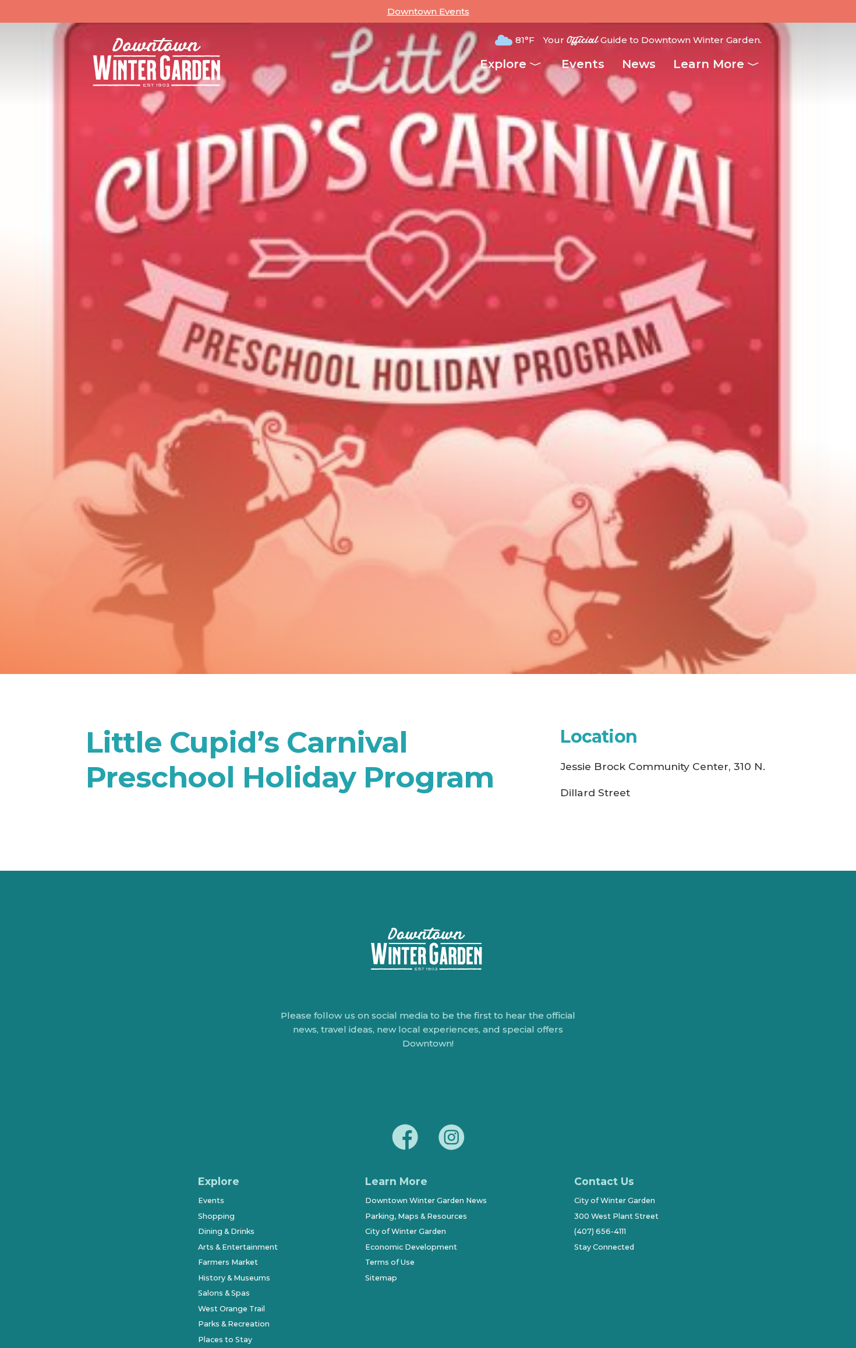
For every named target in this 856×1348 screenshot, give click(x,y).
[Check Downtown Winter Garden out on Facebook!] (404, 1139)
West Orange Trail (231, 1308)
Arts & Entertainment (238, 1247)
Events (582, 64)
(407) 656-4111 (600, 1231)
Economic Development (411, 1247)
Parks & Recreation (234, 1323)
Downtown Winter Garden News (426, 1200)
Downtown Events (428, 11)
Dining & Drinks (226, 1231)
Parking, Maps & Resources (416, 1216)
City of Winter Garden (405, 1231)
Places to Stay (225, 1339)
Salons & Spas (224, 1293)
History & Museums (234, 1277)
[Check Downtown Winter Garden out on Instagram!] (451, 1139)
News (639, 64)
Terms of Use (390, 1262)
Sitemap (381, 1277)
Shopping (216, 1216)
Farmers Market (228, 1262)
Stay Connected (604, 1247)
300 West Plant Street (616, 1216)
